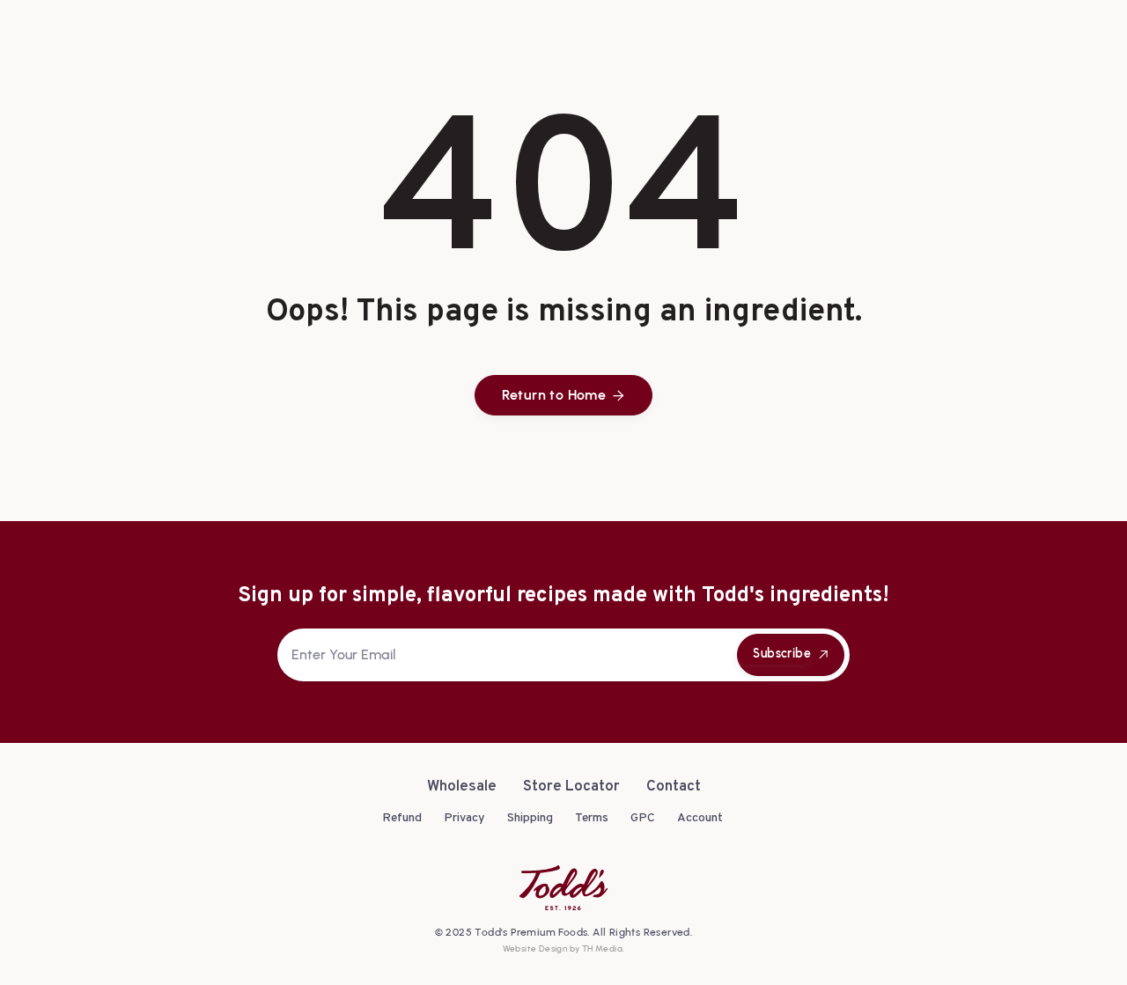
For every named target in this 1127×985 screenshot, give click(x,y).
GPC (642, 818)
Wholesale (462, 787)
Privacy (464, 818)
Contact (673, 787)
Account (700, 818)
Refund (402, 818)
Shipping (530, 818)
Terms (591, 818)
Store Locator (571, 787)
